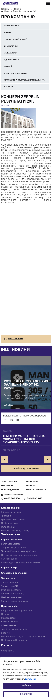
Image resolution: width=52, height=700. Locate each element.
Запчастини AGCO (10, 583)
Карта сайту (7, 651)
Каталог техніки (10, 508)
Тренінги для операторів (14, 629)
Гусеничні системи (11, 590)
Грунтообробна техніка (13, 520)
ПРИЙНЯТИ (26, 686)
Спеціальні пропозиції (14, 573)
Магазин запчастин (36, 490)
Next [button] (47, 459)
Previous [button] (4, 459)
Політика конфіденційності (15, 640)
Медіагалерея (8, 618)
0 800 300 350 (12, 499)
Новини (17, 9)
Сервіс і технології (11, 540)
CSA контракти (9, 559)
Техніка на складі (11, 534)
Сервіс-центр (9, 568)
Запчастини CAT (9, 586)
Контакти (6, 646)
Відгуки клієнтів (9, 622)
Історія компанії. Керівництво (16, 611)
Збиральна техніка (11, 512)
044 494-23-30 (34, 499)
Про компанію (9, 606)
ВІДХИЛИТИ (26, 694)
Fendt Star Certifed (11, 544)
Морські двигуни (10, 490)
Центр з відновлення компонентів (19, 555)
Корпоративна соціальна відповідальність (23, 637)
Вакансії (5, 633)
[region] (26, 678)
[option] (26, 441)
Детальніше (30, 679)
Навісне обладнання (12, 598)
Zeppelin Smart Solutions (14, 548)
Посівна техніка (9, 523)
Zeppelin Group (9, 482)
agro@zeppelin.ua (13, 495)
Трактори (6, 516)
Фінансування (8, 626)
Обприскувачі (8, 527)
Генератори (7, 486)
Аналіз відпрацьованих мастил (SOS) (20, 563)
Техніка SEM (32, 486)
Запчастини (8, 578)
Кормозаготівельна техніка (15, 531)
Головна (5, 9)
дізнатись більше (11, 450)
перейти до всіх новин (26, 469)
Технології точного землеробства (18, 551)
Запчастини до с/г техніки (15, 601)
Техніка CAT (32, 482)
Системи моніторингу (12, 594)
